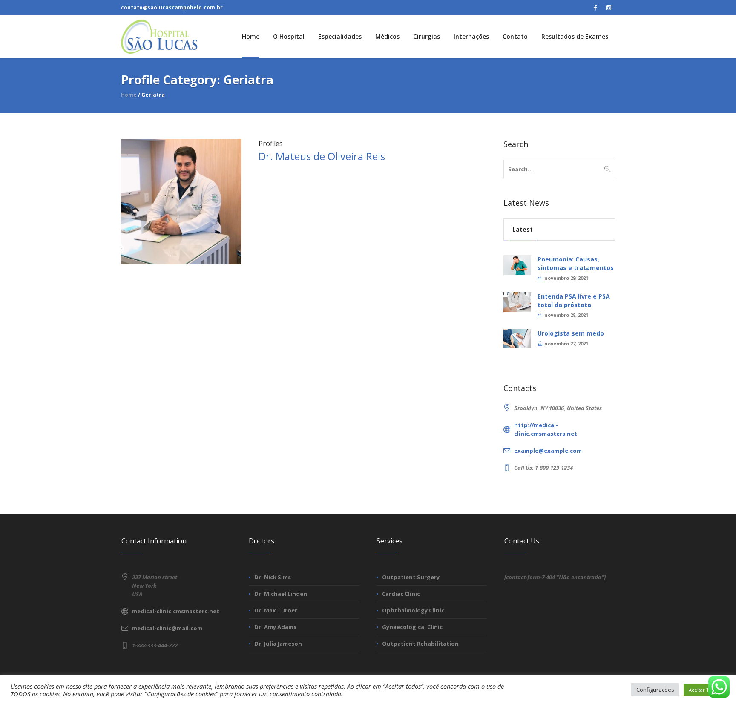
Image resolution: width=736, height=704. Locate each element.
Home (129, 94)
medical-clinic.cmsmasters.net (175, 611)
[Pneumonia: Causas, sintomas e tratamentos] (517, 264)
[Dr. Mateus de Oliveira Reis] (181, 201)
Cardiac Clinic (401, 594)
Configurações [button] (655, 689)
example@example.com (548, 450)
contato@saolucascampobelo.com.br (172, 7)
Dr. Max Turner (275, 610)
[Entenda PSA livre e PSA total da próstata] (517, 301)
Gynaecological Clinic (412, 627)
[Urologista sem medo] (517, 337)
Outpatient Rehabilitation (420, 643)
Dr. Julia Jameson (278, 643)
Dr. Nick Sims (272, 577)
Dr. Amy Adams (275, 627)
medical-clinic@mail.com (167, 628)
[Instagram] (609, 8)
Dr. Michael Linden (280, 594)
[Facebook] (595, 8)
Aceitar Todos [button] (704, 690)
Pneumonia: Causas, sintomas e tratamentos (576, 263)
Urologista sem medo (571, 333)
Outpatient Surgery (411, 577)
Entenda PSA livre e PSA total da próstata (574, 300)
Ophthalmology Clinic (413, 610)
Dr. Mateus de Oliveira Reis (322, 156)
